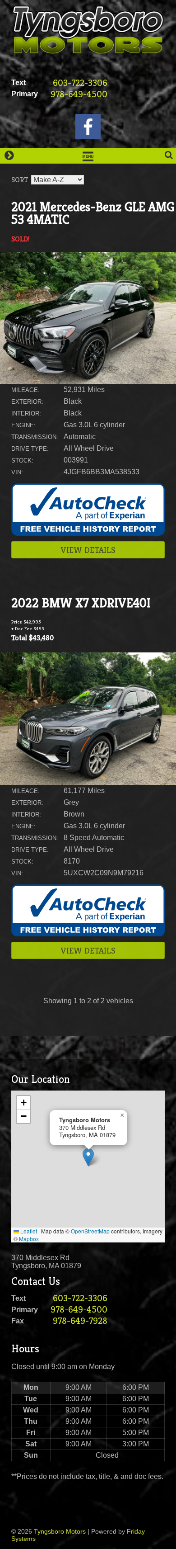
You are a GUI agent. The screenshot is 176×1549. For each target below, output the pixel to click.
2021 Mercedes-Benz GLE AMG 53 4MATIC (92, 213)
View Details (88, 549)
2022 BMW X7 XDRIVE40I (81, 603)
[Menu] (88, 155)
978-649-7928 (80, 1321)
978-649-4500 (79, 94)
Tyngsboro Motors (60, 1531)
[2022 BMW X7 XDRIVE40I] (88, 782)
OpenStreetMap (90, 1231)
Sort (19, 179)
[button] (88, 1157)
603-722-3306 (80, 83)
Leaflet (28, 1231)
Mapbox (29, 1238)
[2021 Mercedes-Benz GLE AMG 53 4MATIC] (88, 381)
